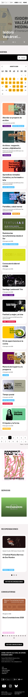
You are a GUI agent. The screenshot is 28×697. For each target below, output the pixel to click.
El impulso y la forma (11, 423)
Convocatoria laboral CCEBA (11, 264)
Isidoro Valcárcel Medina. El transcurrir (11, 34)
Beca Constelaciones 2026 (13, 617)
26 (10, 90)
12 (10, 83)
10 (2, 83)
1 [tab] (13, 42)
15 (21, 83)
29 (21, 90)
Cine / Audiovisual (9, 321)
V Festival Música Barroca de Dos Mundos (13, 555)
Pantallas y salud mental (12, 206)
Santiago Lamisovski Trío (13, 289)
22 (21, 86)
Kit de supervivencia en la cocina (13, 342)
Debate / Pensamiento (10, 244)
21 (17, 86)
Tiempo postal (8, 394)
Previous (4, 42)
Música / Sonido (8, 295)
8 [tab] (18, 636)
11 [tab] (25, 636)
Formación (6, 126)
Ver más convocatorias (14, 644)
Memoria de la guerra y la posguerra (13, 368)
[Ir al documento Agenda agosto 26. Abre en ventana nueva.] (14, 465)
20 (14, 86)
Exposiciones (7, 403)
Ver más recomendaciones (14, 581)
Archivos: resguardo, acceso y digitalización (12, 146)
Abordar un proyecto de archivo (12, 118)
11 (6, 83)
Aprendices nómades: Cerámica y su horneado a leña (13, 177)
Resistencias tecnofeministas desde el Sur (13, 236)
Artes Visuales (18, 126)
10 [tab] (23, 636)
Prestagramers (14, 507)
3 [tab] (16, 575)
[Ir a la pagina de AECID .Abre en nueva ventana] (11, 2)
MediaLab (16, 213)
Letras (5, 375)
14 (17, 83)
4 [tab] (9, 636)
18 (6, 86)
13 (14, 83)
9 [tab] (21, 636)
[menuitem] (7, 667)
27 (14, 90)
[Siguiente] (26, 66)
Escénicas (6, 429)
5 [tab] (12, 636)
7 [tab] (16, 636)
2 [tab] (15, 42)
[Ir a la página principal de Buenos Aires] (18, 2)
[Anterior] (2, 66)
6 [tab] (14, 636)
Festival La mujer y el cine (13, 314)
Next (24, 42)
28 (17, 90)
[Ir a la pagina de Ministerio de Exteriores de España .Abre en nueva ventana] (5, 2)
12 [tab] (14, 638)
